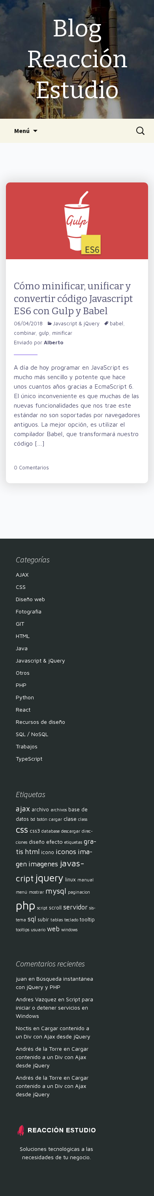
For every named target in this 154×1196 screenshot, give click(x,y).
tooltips (22, 929)
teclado (71, 919)
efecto (54, 841)
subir (43, 920)
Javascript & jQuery (76, 323)
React (23, 709)
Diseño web (30, 599)
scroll (55, 908)
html (32, 851)
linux (70, 880)
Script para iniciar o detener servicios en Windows (54, 1007)
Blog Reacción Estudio (77, 59)
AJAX (22, 574)
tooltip (87, 920)
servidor (75, 907)
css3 (35, 831)
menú (21, 892)
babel (116, 323)
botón (42, 819)
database (50, 831)
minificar (62, 333)
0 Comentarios (31, 467)
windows (69, 929)
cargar (55, 819)
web (53, 929)
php (26, 905)
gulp (44, 333)
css (22, 829)
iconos (66, 851)
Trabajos (27, 746)
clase (70, 818)
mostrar (36, 892)
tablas (57, 919)
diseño (37, 842)
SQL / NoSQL (32, 734)
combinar (25, 333)
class (82, 819)
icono (47, 852)
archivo (40, 810)
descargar (70, 831)
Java (22, 648)
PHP (21, 685)
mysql (55, 890)
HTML (23, 635)
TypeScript (29, 758)
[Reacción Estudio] (56, 1129)
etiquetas (73, 842)
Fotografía (28, 611)
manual (85, 879)
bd (32, 819)
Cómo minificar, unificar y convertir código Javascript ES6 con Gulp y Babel (73, 298)
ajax (23, 808)
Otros (23, 672)
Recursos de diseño (40, 721)
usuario (38, 929)
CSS (21, 586)
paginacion (79, 892)
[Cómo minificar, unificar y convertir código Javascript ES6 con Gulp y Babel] (77, 220)
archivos (59, 809)
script (42, 908)
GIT (20, 623)
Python (25, 697)
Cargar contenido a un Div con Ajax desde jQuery (52, 1057)
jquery (49, 877)
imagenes (43, 864)
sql (32, 919)
